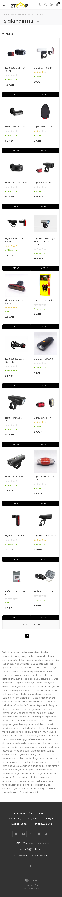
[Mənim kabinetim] (51, 4)
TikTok (46, 834)
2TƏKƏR (33, 818)
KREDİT (43, 813)
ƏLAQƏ (49, 818)
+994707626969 (23, 843)
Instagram (23, 834)
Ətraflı (17, 95)
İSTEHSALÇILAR (43, 824)
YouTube (31, 834)
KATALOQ (15, 818)
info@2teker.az (33, 849)
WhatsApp (39, 834)
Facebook (15, 834)
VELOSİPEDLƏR (23, 813)
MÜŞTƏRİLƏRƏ (18, 824)
